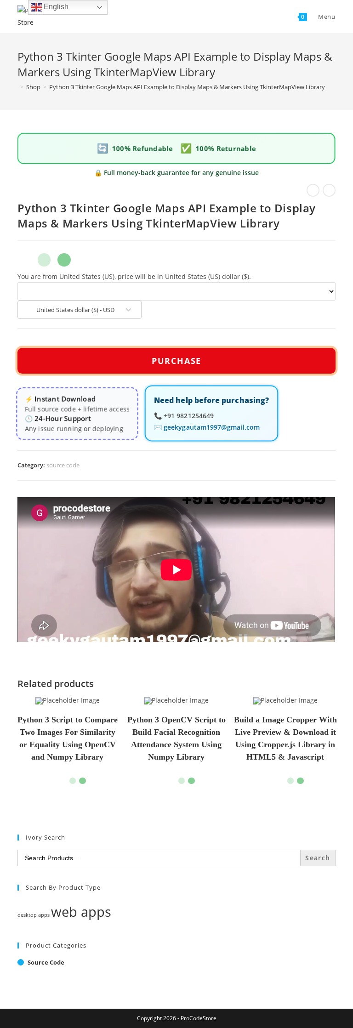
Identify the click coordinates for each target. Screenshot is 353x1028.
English (55, 7)
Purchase (176, 360)
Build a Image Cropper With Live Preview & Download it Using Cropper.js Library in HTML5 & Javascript (285, 738)
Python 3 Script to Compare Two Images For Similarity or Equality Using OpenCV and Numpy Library (67, 738)
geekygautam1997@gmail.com (212, 427)
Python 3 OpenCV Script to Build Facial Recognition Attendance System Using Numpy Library (176, 738)
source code (63, 465)
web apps (81, 912)
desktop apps (33, 915)
